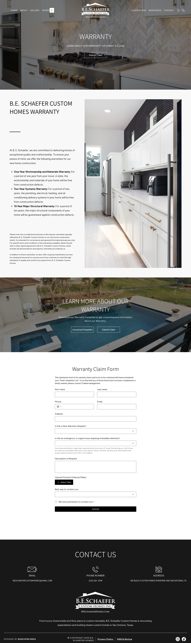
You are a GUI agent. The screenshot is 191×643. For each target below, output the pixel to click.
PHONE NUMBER (95, 575)
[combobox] (95, 431)
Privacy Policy (105, 639)
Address (59, 413)
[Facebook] (184, 639)
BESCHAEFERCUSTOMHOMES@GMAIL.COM (32, 580)
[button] (155, 10)
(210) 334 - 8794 (95, 580)
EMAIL (32, 575)
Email (99, 401)
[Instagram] (178, 639)
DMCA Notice (124, 639)
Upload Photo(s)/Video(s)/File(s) (70, 477)
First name (60, 389)
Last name (102, 389)
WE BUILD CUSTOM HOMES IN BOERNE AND (150, 580)
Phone (58, 401)
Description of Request (66, 458)
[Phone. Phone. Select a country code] (59, 406)
